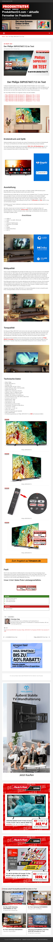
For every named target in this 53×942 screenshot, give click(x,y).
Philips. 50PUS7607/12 (27, 629)
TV (48, 629)
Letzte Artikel (10, 616)
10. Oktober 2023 (7, 910)
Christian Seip (17, 48)
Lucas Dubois (38, 933)
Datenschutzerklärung (42, 939)
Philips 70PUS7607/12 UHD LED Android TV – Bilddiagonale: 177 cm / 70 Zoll (22, 100)
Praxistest (34, 629)
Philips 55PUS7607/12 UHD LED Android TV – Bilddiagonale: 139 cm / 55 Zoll (22, 98)
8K (4, 903)
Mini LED (7, 903)
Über (5, 616)
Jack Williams (39, 908)
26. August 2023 (31, 908)
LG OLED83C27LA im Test (11, 637)
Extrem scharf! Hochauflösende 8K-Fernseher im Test (20, 889)
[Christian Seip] (7, 619)
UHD (5, 631)
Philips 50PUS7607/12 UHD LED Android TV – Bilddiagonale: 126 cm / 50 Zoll (22, 96)
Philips (7, 43)
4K (4, 43)
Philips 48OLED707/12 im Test (40, 637)
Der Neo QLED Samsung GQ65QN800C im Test (10, 907)
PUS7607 (39, 629)
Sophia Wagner (12, 931)
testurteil (46, 629)
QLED (12, 903)
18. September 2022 (8, 48)
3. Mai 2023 (5, 931)
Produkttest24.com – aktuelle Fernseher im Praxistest (25, 939)
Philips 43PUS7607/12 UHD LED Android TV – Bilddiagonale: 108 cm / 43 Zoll (22, 95)
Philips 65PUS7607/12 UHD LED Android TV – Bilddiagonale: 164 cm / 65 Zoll (22, 99)
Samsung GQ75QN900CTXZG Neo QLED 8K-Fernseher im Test (38, 930)
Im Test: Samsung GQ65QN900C (13, 929)
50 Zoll (9, 629)
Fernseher (19, 629)
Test (11, 43)
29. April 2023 (31, 933)
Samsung (16, 903)
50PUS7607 (13, 629)
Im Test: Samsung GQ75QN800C (38, 907)
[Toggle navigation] (4, 33)
